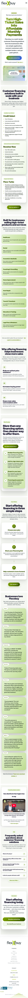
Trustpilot (2, 991)
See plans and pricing (14, 58)
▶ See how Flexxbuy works (14, 73)
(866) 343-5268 (14, 972)
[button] (26, 3)
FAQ (14, 954)
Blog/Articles (14, 958)
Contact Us (14, 956)
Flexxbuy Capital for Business (14, 963)
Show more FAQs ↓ (14, 880)
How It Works (14, 953)
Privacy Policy (14, 959)
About (14, 951)
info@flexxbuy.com (14, 977)
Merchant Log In (14, 961)
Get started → (14, 584)
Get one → (20, 62)
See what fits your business (14, 924)
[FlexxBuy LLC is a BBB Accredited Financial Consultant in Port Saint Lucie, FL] (6, 988)
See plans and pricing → (11, 446)
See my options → (14, 207)
